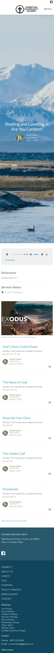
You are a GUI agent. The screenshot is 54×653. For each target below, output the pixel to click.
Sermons (6, 585)
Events (5, 576)
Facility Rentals (11, 589)
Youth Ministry (7, 611)
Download (10, 260)
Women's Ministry (9, 617)
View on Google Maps (12, 542)
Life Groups (6, 609)
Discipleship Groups (10, 622)
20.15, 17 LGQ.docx (13, 292)
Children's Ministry (9, 614)
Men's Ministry (8, 620)
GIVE (4, 581)
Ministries (5, 604)
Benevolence (9, 594)
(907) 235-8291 (17, 640)
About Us (7, 571)
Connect (6, 567)
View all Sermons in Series (14, 521)
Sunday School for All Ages (13, 630)
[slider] (16, 254)
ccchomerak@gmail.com (21, 644)
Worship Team (7, 628)
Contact (6, 599)
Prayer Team (7, 625)
